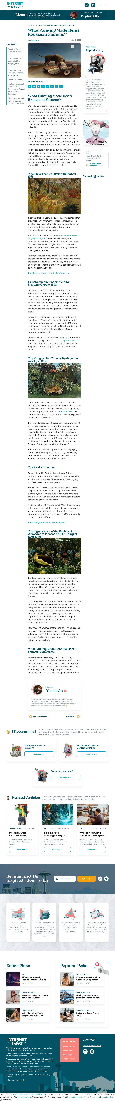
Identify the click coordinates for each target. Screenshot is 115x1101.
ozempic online (107, 1097)
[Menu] (106, 5)
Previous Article (40, 717)
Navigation (67, 1054)
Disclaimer (67, 1050)
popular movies (69, 340)
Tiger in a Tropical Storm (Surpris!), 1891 (15, 51)
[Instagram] (87, 5)
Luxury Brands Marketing (95, 164)
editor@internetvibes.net (92, 1046)
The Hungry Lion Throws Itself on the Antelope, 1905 (16, 73)
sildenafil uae (76, 1097)
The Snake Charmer (16, 79)
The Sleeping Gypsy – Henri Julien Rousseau (48, 273)
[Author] (65, 691)
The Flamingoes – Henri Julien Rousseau (46, 522)
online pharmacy (24, 1097)
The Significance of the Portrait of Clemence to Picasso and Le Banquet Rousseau (16, 89)
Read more (38, 754)
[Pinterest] (93, 5)
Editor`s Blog (68, 1059)
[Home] (15, 5)
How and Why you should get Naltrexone (28, 1094)
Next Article (71, 717)
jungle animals (65, 411)
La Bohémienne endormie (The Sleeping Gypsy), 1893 (15, 62)
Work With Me (68, 1046)
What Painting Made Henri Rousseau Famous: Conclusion (16, 101)
